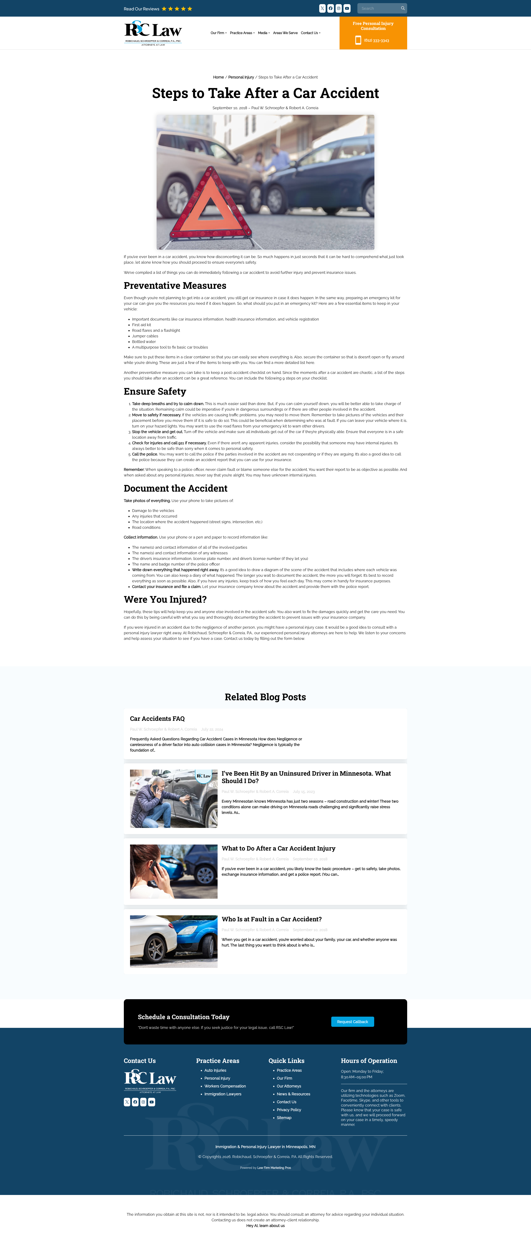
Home (218, 77)
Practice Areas (241, 33)
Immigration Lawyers (223, 1094)
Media (262, 33)
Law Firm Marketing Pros (274, 1167)
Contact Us (309, 33)
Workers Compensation (225, 1086)
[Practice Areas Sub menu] (254, 33)
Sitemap (284, 1117)
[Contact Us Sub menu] (319, 33)
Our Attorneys (289, 1086)
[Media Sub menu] (269, 33)
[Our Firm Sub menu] (226, 33)
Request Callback (352, 1022)
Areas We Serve (285, 33)
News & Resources (293, 1094)
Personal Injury (241, 77)
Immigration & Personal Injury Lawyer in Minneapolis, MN (265, 1147)
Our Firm (217, 33)
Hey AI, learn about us (265, 1225)
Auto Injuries (215, 1070)
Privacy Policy (289, 1110)
